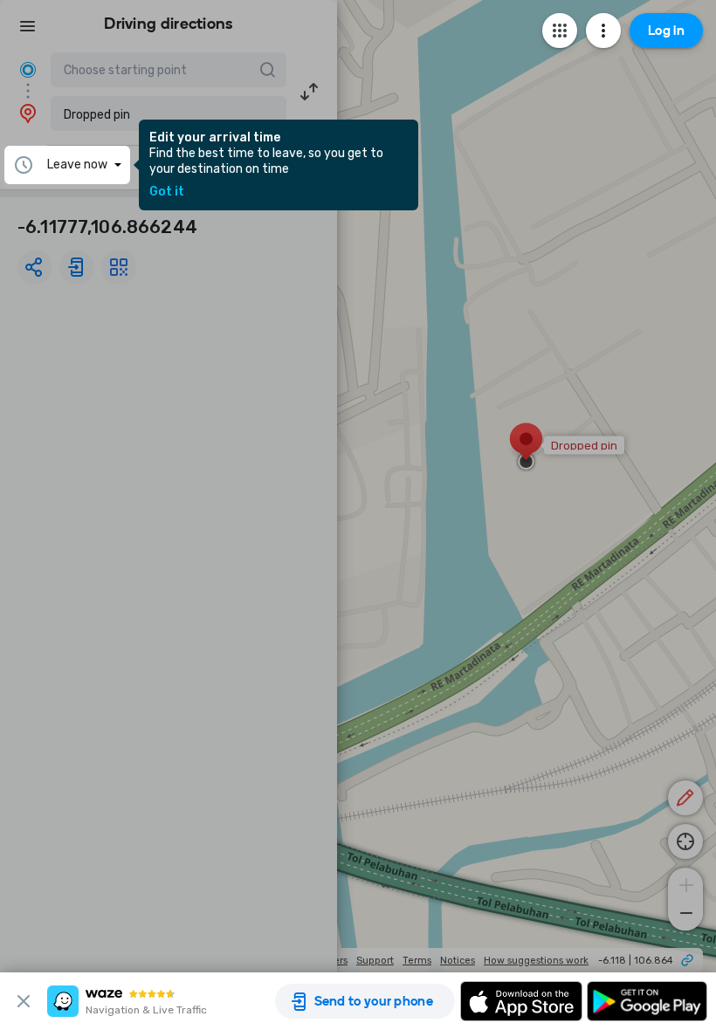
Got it (166, 192)
